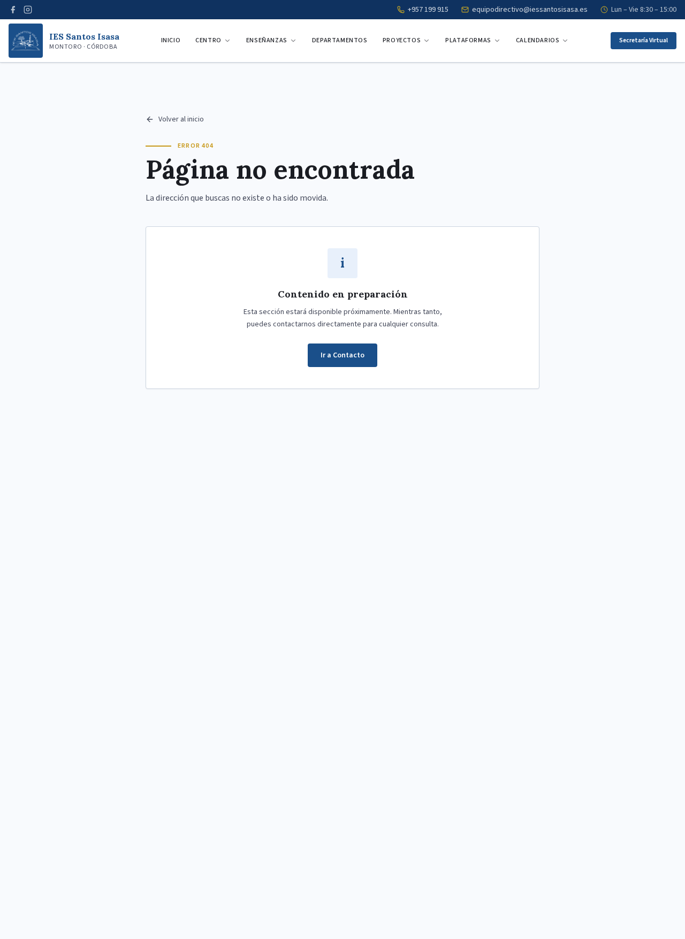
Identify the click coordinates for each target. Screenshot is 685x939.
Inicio (171, 40)
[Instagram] (28, 9)
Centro (208, 40)
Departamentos (340, 40)
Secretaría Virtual (643, 40)
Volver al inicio (181, 119)
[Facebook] (13, 9)
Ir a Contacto (342, 355)
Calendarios (538, 40)
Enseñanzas (266, 40)
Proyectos (402, 40)
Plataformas (468, 40)
